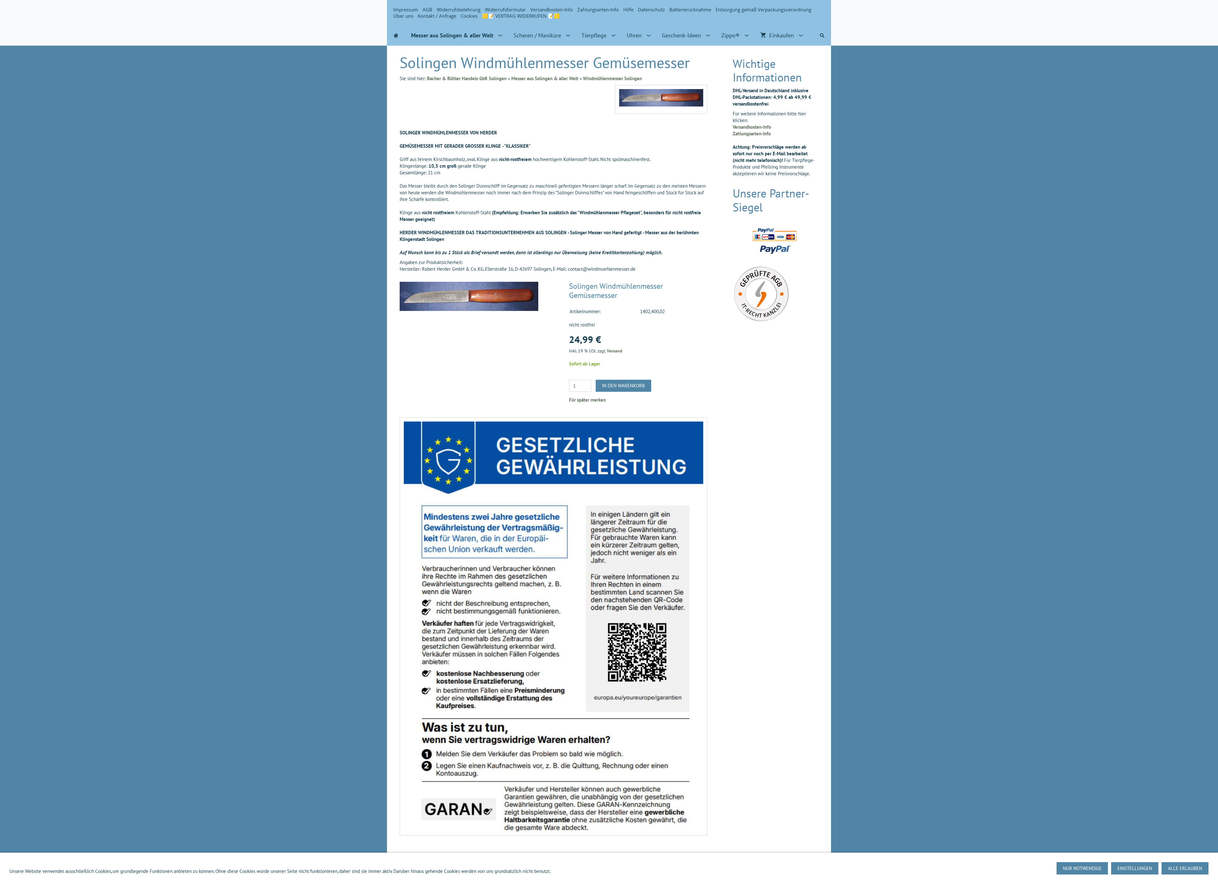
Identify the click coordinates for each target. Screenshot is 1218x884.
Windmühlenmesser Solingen (612, 78)
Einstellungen (1134, 868)
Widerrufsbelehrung (459, 9)
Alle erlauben (1185, 868)
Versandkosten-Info (551, 9)
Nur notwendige (1082, 868)
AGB (427, 9)
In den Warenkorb (623, 386)
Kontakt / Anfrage (437, 16)
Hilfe (628, 9)
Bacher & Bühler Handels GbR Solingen (467, 78)
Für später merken (587, 400)
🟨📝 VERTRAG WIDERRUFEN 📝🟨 (521, 16)
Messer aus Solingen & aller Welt (544, 78)
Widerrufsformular (505, 9)
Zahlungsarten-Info (598, 9)
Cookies (469, 16)
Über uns (403, 16)
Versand (614, 351)
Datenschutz (651, 9)
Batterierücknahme (690, 9)
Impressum (405, 9)
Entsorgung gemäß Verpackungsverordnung (763, 9)
